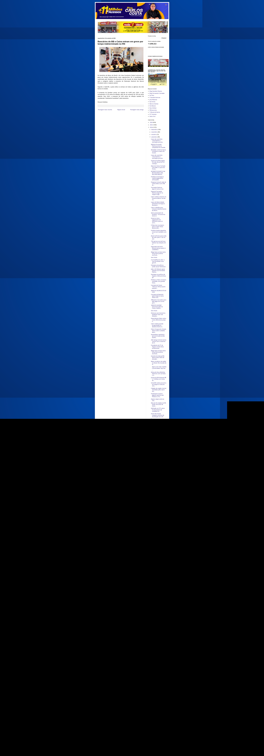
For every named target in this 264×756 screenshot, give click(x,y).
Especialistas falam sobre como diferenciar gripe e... (158, 320)
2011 (151, 706)
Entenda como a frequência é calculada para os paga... (158, 638)
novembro (154, 132)
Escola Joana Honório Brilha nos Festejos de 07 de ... (158, 485)
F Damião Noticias (154, 97)
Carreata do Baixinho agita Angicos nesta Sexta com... (157, 296)
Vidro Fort (152, 116)
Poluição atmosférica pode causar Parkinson (158, 265)
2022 (151, 678)
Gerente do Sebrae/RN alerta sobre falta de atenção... (157, 357)
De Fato (151, 95)
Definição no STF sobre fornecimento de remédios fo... (158, 409)
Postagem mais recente (105, 109)
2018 (151, 688)
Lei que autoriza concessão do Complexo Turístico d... (158, 627)
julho (153, 658)
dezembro (154, 129)
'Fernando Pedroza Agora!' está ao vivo (157, 188)
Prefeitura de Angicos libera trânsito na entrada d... (157, 431)
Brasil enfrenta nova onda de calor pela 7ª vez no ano (158, 237)
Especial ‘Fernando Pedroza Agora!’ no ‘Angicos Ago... (157, 193)
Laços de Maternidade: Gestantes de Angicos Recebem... (158, 203)
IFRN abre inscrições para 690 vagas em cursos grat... (158, 301)
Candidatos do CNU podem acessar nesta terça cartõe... (158, 479)
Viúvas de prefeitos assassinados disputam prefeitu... (158, 458)
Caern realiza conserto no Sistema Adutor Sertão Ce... (158, 198)
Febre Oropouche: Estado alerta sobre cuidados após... (158, 330)
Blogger (142, 747)
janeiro (153, 673)
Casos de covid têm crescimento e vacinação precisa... (157, 140)
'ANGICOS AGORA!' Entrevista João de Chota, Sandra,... (157, 306)
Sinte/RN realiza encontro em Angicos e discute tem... (158, 384)
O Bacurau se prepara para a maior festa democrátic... (157, 226)
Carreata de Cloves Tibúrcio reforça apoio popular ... (158, 286)
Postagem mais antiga (136, 109)
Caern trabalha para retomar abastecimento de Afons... (158, 209)
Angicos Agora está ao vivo (157, 399)
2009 (151, 711)
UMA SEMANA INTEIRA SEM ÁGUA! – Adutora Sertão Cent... (158, 541)
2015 (151, 696)
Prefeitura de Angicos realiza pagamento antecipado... (157, 178)
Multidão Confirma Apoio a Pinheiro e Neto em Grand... (158, 151)
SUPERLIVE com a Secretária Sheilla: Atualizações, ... (157, 536)
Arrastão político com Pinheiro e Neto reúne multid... (158, 452)
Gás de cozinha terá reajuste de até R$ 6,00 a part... (158, 584)
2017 (151, 691)
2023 (151, 676)
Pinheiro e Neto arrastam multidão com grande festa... (158, 281)
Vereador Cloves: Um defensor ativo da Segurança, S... (157, 436)
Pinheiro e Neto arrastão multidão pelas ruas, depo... (158, 490)
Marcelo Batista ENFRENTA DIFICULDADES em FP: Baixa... (158, 515)
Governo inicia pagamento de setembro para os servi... (157, 220)
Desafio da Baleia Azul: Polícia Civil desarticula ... (158, 557)
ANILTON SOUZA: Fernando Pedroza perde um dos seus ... (157, 573)
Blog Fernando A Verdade (156, 93)
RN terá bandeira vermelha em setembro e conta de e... (158, 645)
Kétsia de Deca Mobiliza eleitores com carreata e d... (158, 373)
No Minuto (152, 106)
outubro (154, 134)
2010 (151, 708)
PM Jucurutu (153, 110)
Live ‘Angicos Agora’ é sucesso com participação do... (157, 622)
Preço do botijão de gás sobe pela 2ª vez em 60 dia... (158, 611)
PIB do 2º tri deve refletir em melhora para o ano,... (158, 600)
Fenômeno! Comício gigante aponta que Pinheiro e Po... (157, 395)
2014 (151, 698)
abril (152, 665)
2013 (151, 701)
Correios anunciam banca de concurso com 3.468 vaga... (158, 420)
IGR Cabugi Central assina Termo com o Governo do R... (158, 341)
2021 (151, 681)
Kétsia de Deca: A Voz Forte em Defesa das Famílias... (157, 442)
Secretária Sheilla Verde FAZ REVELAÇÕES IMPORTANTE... (158, 526)
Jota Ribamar (153, 99)
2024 (151, 127)
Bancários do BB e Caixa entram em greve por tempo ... (158, 503)
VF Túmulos (152, 114)
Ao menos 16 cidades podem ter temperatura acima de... (158, 589)
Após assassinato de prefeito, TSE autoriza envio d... (158, 214)
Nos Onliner (153, 108)
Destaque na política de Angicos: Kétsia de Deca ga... (158, 276)
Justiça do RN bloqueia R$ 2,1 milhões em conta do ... (158, 379)
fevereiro (154, 670)
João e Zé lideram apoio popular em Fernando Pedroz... (158, 270)
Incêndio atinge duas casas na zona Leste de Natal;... (158, 552)
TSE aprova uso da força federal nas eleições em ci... (158, 242)
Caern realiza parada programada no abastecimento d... (157, 325)
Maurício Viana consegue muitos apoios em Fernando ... (158, 616)
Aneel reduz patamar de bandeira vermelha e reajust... (158, 562)
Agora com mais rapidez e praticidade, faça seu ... (158, 368)
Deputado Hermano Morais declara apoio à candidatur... (158, 248)
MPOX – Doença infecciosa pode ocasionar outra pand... (158, 426)
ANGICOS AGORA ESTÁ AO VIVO (158, 291)
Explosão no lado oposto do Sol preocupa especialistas (158, 568)
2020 (151, 683)
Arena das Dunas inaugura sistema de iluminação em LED (157, 415)
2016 (151, 693)
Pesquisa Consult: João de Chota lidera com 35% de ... (158, 183)
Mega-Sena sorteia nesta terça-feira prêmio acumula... (158, 253)
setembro (154, 137)
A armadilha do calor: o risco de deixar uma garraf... (158, 261)
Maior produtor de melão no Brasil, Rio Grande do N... (158, 363)
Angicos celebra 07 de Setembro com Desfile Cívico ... (158, 521)
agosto (153, 656)
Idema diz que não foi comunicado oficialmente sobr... (157, 546)
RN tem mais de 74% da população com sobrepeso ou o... (158, 595)
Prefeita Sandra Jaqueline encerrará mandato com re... (158, 232)
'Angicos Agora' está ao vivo (158, 531)
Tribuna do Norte (154, 112)
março (153, 668)
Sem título (154, 257)
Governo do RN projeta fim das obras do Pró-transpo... (158, 162)
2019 (151, 686)
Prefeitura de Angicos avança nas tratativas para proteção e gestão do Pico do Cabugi (157, 725)
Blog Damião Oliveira (155, 91)
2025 (151, 125)
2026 (151, 122)
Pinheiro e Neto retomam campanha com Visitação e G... (158, 579)
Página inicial (121, 109)
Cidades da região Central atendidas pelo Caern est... (158, 389)
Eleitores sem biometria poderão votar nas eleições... (158, 314)
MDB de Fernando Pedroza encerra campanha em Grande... (158, 146)
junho (153, 660)
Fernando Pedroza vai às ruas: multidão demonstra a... (158, 651)
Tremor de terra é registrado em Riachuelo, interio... (157, 474)
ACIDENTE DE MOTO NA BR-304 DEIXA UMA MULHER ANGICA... (158, 172)
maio (153, 663)
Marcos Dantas (153, 104)
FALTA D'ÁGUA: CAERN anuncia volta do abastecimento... (157, 447)
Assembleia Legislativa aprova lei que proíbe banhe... (158, 336)
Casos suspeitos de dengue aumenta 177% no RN (158, 463)
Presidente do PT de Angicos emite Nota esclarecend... (157, 346)
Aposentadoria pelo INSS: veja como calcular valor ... (158, 605)
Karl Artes (152, 101)
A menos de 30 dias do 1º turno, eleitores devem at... (158, 496)
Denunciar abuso (154, 715)
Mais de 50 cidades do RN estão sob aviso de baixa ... (158, 404)
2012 (151, 703)
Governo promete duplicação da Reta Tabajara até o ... (157, 509)
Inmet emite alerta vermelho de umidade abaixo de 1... (158, 632)
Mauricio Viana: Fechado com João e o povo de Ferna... (158, 167)
